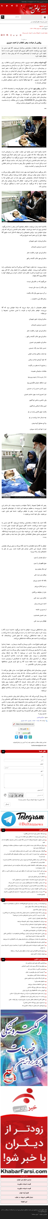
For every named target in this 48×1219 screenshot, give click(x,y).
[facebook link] (21, 737)
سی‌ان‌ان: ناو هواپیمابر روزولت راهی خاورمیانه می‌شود (31, 921)
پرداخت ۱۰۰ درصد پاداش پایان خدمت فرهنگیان (32, 997)
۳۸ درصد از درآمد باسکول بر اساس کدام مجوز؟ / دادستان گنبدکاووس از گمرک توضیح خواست (24, 893)
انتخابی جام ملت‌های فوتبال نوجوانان (35, 942)
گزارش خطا (23, 729)
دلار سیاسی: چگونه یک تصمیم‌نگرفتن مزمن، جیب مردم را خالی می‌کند (26, 883)
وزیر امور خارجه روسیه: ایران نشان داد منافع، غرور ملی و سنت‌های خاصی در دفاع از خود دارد (23, 872)
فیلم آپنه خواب (24, 1193)
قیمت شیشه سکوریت (24, 1184)
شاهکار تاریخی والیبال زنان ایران (36, 877)
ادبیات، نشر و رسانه (27, 33)
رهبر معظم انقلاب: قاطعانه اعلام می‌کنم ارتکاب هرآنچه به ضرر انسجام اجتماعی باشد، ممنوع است (24, 866)
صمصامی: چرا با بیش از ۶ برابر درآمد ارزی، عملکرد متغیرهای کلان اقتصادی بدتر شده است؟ (24, 855)
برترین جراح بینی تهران (24, 1180)
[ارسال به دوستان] (4, 35)
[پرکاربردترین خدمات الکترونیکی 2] (24, 1048)
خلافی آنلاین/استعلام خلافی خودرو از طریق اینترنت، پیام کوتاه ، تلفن (27, 1000)
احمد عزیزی (24, 721)
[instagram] (17, 5)
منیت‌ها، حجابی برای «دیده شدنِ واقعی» (34, 834)
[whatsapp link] (30, 737)
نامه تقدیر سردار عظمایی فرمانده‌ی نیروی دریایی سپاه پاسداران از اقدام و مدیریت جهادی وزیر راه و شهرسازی (24, 861)
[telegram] (12, 5)
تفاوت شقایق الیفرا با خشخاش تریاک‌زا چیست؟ (32, 924)
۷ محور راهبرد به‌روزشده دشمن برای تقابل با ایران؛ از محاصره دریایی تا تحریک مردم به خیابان (23, 946)
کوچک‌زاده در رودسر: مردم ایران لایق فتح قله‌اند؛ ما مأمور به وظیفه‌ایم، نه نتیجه (24, 904)
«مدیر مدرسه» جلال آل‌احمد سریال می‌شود (36, 22)
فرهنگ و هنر (36, 33)
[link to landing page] (37, 9)
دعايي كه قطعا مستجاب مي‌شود (36, 984)
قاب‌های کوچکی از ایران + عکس (36, 918)
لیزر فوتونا (24, 1202)
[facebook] (21, 6)
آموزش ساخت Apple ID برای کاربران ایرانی (34, 990)
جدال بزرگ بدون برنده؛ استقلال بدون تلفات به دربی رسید (30, 837)
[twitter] (7, 6)
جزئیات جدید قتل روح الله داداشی (36, 987)
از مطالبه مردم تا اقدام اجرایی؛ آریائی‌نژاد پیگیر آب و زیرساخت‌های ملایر (26, 886)
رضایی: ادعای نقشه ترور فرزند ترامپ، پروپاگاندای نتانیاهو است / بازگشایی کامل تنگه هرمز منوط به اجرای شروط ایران (24, 935)
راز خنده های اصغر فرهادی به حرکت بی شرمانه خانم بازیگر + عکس (27, 993)
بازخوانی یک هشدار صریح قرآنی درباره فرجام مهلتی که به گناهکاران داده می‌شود (24, 939)
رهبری (29, 721)
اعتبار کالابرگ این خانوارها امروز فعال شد (34, 930)
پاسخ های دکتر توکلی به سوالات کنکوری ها (33, 1006)
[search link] (2, 17)
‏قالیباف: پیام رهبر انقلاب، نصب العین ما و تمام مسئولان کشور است (27, 851)
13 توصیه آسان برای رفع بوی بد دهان (35, 972)
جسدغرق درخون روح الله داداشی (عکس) (34, 1003)
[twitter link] (16, 737)
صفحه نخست (44, 33)
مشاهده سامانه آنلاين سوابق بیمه (36, 975)
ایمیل (41, 764)
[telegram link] (25, 737)
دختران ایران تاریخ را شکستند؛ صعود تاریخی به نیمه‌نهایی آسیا (29, 880)
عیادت (33, 721)
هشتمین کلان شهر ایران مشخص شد (35, 963)
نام (42, 757)
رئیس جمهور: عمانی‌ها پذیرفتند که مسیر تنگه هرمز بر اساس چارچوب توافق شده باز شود (23, 841)
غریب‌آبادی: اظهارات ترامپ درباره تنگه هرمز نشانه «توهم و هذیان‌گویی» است (24, 889)
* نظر (42, 771)
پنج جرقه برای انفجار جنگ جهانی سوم (35, 907)
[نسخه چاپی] (1, 35)
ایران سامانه (35, 1214)
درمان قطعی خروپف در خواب (24, 1197)
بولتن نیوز (36, 88)
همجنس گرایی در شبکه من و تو (36, 969)
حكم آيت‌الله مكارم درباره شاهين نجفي (35, 978)
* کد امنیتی (40, 790)
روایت (37, 721)
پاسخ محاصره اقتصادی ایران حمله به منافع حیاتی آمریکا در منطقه (28, 951)
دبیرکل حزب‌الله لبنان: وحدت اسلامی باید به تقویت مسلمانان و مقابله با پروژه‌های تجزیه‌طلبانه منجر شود (24, 846)
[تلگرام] (24, 819)
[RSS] (2, 6)
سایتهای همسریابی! (39, 981)
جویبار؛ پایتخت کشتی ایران (38, 954)
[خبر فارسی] (24, 1130)
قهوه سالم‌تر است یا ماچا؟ (38, 927)
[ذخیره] (7, 35)
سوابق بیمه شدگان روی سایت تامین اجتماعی (33, 966)
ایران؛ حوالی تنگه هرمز (39, 910)
